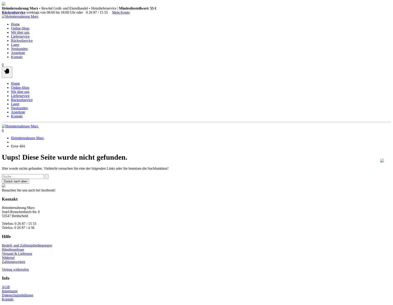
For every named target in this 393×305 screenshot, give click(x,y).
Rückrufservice (13, 12)
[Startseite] (20, 16)
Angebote (18, 53)
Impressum (10, 291)
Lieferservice (20, 36)
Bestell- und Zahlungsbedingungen (27, 245)
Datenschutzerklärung (17, 295)
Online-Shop (20, 28)
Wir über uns (20, 32)
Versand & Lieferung (17, 253)
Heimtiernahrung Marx (27, 138)
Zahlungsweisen (13, 262)
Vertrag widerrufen (15, 269)
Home (15, 24)
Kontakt (17, 57)
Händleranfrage (13, 249)
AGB (6, 287)
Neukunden (19, 49)
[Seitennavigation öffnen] (7, 72)
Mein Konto (121, 12)
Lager (15, 45)
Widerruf (8, 258)
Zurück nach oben (15, 181)
